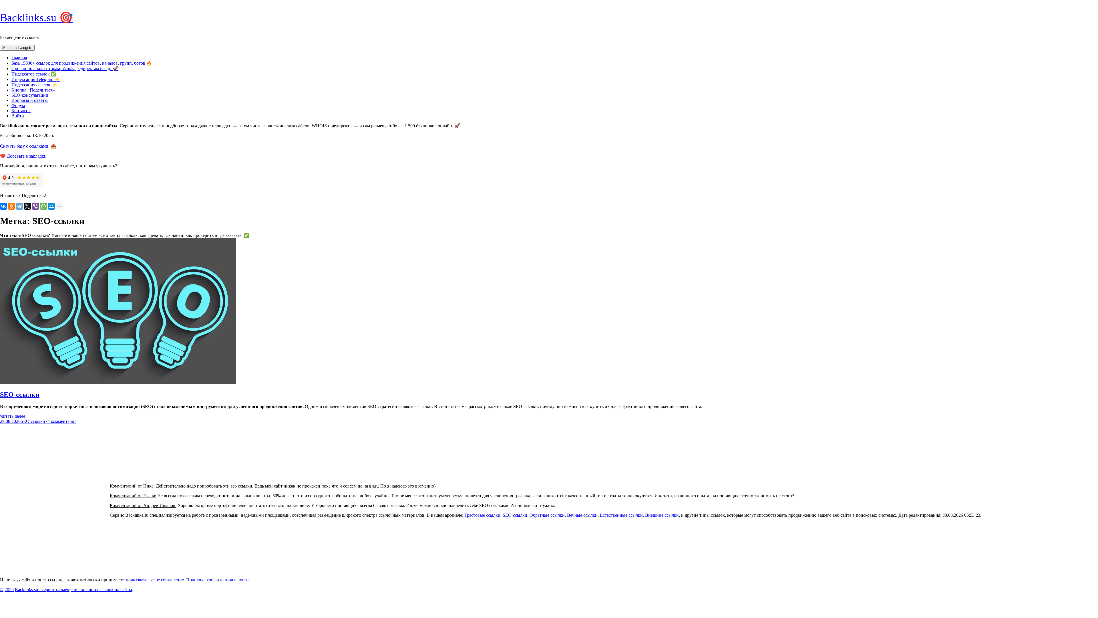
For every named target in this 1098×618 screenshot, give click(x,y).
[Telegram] (19, 206)
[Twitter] (27, 206)
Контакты (21, 110)
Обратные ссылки (547, 515)
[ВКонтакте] (3, 206)
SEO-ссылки (19, 394)
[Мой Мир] (51, 206)
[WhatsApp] (43, 206)
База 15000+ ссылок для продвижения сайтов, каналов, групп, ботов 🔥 (81, 63)
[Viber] (35, 206)
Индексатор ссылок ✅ (34, 74)
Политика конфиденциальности (217, 579)
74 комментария (60, 421)
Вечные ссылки (582, 515)
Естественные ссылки (621, 515)
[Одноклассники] (11, 206)
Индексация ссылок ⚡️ (34, 84)
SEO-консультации (29, 95)
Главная (19, 57)
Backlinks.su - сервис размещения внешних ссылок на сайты (73, 589)
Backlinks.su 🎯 (36, 17)
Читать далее (12, 416)
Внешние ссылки (662, 515)
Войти (17, 115)
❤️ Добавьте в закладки (23, 156)
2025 (9, 589)
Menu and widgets (17, 47)
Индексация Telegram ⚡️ (35, 79)
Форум (18, 105)
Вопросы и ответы (29, 100)
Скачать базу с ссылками (24, 146)
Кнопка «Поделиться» (33, 90)
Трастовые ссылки (482, 515)
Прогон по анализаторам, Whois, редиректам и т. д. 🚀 (64, 68)
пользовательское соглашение (155, 579)
